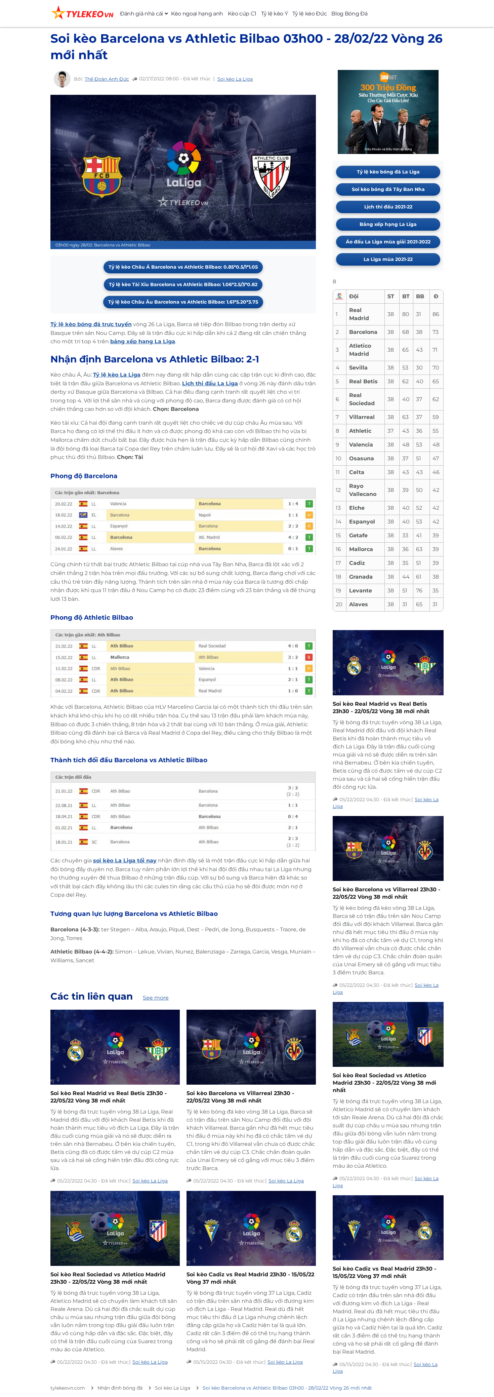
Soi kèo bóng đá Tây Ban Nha (388, 189)
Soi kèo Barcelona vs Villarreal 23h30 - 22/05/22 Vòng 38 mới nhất (240, 1097)
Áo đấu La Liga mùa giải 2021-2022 (388, 242)
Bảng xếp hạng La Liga (388, 224)
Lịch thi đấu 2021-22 (388, 207)
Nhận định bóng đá (119, 1388)
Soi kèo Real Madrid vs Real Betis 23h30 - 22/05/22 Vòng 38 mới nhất (108, 1097)
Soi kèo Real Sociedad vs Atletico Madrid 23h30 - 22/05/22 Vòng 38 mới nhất (107, 1278)
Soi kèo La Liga (235, 79)
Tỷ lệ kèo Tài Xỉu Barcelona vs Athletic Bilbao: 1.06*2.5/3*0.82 (183, 284)
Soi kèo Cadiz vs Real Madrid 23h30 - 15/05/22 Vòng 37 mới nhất (250, 1278)
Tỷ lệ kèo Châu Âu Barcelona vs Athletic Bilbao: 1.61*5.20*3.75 (183, 302)
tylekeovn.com (67, 1388)
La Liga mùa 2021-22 (388, 259)
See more (156, 998)
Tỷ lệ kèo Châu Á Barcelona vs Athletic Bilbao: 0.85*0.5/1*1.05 (183, 267)
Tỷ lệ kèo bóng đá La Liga (388, 172)
